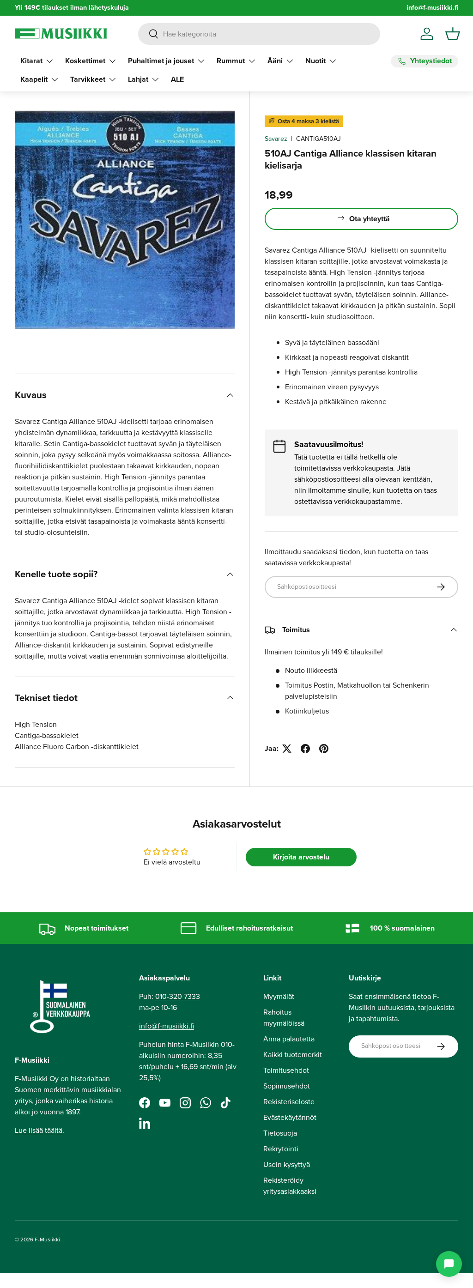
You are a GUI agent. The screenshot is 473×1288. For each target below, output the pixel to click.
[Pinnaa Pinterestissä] (324, 748)
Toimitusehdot (286, 1070)
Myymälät (278, 996)
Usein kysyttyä (286, 1164)
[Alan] (449, 1264)
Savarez (276, 139)
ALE (177, 79)
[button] (453, 34)
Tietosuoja (280, 1133)
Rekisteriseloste (289, 1101)
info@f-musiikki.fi (432, 7)
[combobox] (259, 34)
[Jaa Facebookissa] (305, 748)
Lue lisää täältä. (39, 1130)
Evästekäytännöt (289, 1117)
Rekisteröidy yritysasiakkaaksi (289, 1186)
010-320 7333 (177, 996)
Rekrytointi (280, 1148)
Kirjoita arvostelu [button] (301, 857)
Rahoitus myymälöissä (283, 1017)
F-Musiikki (47, 1239)
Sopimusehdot (286, 1086)
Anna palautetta (289, 1039)
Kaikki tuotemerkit (292, 1054)
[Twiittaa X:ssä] (287, 748)
